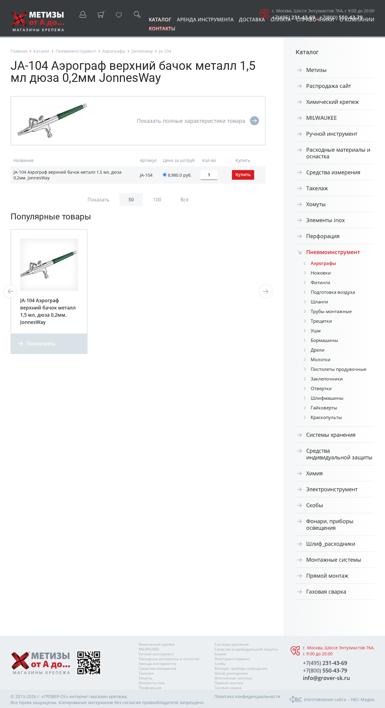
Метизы (316, 70)
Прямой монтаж (327, 575)
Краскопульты (326, 417)
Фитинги (320, 282)
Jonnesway (142, 51)
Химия (314, 473)
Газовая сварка (326, 591)
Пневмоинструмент (76, 51)
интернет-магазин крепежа (98, 696)
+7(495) (293, 17)
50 (131, 199)
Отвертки (321, 388)
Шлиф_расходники (330, 543)
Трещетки (321, 321)
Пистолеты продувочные (338, 369)
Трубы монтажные (331, 311)
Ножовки (321, 272)
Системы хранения (331, 434)
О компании (357, 21)
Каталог (160, 21)
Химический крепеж (332, 101)
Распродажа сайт (328, 85)
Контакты (162, 30)
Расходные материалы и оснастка (338, 153)
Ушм (316, 330)
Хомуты (316, 204)
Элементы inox (325, 220)
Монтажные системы (333, 559)
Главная (19, 51)
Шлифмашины (327, 398)
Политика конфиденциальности (247, 696)
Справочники (315, 21)
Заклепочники (327, 378)
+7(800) (341, 17)
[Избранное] (119, 15)
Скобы (314, 505)
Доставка (252, 21)
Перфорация (323, 236)
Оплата (280, 21)
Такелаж (317, 188)
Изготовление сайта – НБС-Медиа (339, 699)
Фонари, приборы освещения (329, 524)
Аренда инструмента (205, 21)
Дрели (318, 349)
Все (184, 199)
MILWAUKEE (321, 117)
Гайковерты (324, 407)
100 (157, 199)
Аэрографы (113, 51)
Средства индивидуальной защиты (339, 454)
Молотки (321, 359)
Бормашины (324, 340)
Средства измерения (333, 172)
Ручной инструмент (331, 133)
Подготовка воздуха (333, 292)
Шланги (319, 301)
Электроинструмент (332, 489)
